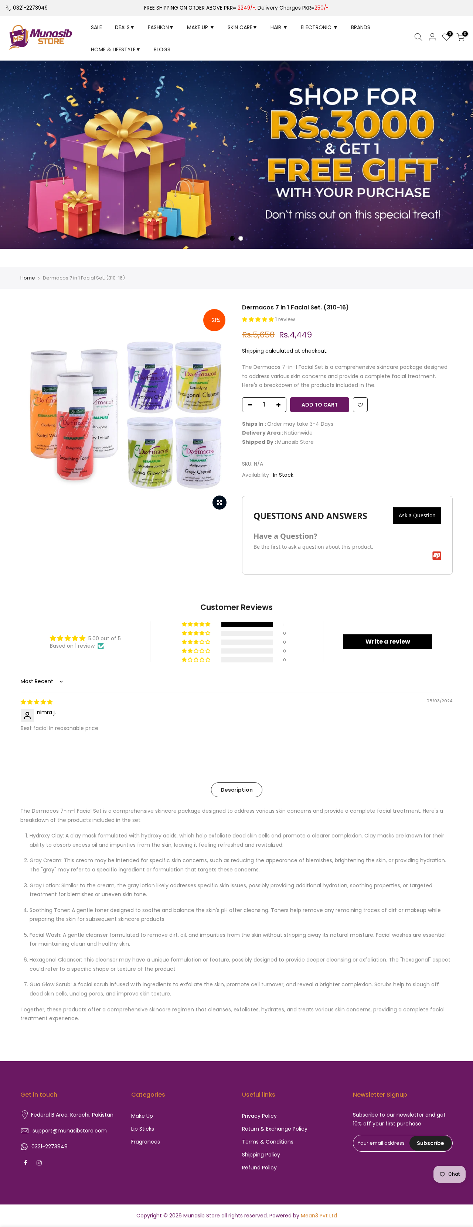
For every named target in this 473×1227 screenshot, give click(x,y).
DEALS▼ (125, 27)
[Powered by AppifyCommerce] (436, 555)
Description (237, 790)
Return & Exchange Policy (274, 1128)
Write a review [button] (387, 641)
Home (27, 278)
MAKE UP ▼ (201, 27)
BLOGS (162, 49)
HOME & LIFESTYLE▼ (116, 49)
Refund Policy (259, 1167)
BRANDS (360, 27)
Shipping (253, 350)
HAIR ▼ (279, 27)
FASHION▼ (161, 27)
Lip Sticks (142, 1128)
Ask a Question (417, 515)
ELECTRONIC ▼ (319, 27)
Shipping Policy (261, 1154)
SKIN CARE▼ (243, 27)
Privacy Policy (259, 1116)
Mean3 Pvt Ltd (319, 1215)
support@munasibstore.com (70, 1130)
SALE (96, 27)
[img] (36, 702)
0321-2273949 (30, 7)
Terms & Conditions (267, 1141)
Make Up (142, 1116)
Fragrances (145, 1141)
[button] (258, 319)
